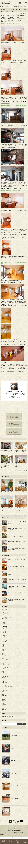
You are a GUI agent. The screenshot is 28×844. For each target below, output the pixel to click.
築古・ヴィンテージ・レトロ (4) (7, 707)
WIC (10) (4, 622)
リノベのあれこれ (7, 6)
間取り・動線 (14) (5, 701)
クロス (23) (5, 673)
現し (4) (4, 672)
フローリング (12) (6, 664)
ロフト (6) (4, 651)
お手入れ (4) (4, 700)
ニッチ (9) (4, 636)
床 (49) (3, 663)
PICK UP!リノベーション (21, 6)
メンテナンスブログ (14, 760)
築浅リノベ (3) (4, 708)
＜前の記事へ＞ (4, 410)
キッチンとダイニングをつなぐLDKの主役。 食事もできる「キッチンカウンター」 (20, 509)
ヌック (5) (4, 653)
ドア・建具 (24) (5, 630)
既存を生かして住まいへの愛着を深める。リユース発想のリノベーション (20, 452)
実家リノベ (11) (4, 683)
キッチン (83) (4, 609)
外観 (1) (3, 658)
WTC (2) (4, 623)
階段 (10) (3, 649)
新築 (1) (3, 691)
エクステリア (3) (5, 659)
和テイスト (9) (4, 695)
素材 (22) (3, 677)
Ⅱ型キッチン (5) (5, 614)
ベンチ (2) (4, 654)
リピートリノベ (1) (5, 705)
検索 (22, 723)
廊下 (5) (3, 669)
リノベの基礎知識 (14, 798)
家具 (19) (4, 632)
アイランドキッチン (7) (6, 613)
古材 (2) (4, 681)
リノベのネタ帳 (13, 6)
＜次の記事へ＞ (24, 410)
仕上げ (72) (4, 671)
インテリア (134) (5, 627)
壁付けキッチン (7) (6, 610)
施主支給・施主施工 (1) (6, 692)
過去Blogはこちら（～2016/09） (7, 716)
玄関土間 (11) (5, 626)
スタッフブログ (14, 735)
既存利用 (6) (5, 641)
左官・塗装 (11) (5, 676)
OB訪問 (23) (4, 704)
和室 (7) (3, 703)
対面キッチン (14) (6, 612)
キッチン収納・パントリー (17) (8, 617)
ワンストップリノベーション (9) (7, 686)
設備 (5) (3, 699)
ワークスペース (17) (5, 656)
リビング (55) (4, 618)
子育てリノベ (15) (5, 689)
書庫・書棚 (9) (5, 624)
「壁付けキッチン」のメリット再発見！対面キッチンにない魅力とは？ (6, 509)
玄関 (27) (3, 648)
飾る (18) (4, 637)
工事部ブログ (13, 748)
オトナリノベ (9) (5, 687)
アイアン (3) (5, 680)
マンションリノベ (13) (6, 685)
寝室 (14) (3, 646)
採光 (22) (4, 642)
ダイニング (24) (4, 619)
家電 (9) (4, 633)
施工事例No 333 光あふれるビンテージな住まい (11, 188)
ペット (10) (4, 696)
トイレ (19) (4, 650)
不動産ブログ (13, 773)
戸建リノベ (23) (4, 682)
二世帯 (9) (4, 694)
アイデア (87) (4, 640)
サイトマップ (19, 838)
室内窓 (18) (5, 635)
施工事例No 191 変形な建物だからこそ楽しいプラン (12, 344)
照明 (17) (4, 628)
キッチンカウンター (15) (7, 615)
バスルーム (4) (4, 655)
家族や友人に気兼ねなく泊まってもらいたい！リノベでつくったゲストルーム (20, 465)
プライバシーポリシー (10, 838)
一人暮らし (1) (4, 690)
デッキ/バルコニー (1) (6, 660)
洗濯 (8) (4, 645)
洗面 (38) (3, 644)
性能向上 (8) (4, 709)
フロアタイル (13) (6, 667)
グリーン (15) (5, 631)
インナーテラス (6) (5, 662)
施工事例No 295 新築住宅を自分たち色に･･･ (11, 260)
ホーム (1, 6)
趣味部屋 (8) (4, 698)
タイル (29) (5, 675)
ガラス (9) (4, 678)
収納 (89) (3, 621)
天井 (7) (3, 668)
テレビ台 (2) (5, 639)
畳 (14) (4, 665)
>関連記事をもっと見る (22, 470)
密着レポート (13, 811)
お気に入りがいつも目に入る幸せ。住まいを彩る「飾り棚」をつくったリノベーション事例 (6, 452)
